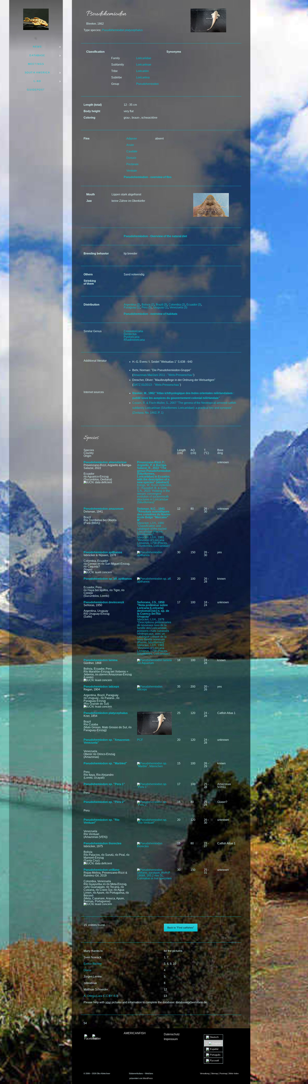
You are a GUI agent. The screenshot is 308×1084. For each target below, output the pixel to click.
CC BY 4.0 (110, 995)
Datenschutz (172, 1034)
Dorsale (131, 157)
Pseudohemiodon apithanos (103, 552)
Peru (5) (147, 307)
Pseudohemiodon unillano (101, 869)
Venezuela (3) (178, 307)
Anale (130, 144)
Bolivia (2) (148, 304)
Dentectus (130, 334)
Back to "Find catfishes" (180, 927)
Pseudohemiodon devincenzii (104, 602)
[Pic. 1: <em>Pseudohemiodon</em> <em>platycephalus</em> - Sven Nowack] (208, 9)
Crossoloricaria (133, 331)
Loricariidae (143, 58)
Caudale (131, 151)
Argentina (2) (132, 304)
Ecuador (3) (193, 304)
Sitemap (214, 1073)
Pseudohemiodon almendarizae (105, 462)
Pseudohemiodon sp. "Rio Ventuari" (101, 821)
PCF (140, 739)
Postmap (223, 1073)
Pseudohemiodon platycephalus (106, 713)
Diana (87, 970)
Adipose (131, 138)
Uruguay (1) (160, 307)
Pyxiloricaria (131, 336)
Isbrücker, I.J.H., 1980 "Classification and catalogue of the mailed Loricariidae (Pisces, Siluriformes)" (151, 528)
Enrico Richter (93, 963)
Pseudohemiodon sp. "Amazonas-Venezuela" (107, 741)
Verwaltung (204, 1073)
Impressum (171, 1039)
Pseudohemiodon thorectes (102, 843)
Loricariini (142, 71)
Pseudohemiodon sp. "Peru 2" (104, 801)
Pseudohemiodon (147, 83)
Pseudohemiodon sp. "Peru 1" (104, 784)
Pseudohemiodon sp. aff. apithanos (108, 578)
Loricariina (143, 77)
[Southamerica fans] (36, 19)
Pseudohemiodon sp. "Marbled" (105, 763)
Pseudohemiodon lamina (100, 660)
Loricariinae (143, 64)
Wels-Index (234, 1073)
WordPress (148, 1078)
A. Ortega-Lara (93, 995)
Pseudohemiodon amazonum (104, 508)
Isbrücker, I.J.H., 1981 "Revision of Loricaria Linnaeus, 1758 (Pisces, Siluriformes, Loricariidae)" (154, 541)
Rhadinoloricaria (134, 339)
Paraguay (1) (132, 307)
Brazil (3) (161, 304)
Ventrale (131, 170)
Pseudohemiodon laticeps (101, 686)
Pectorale (132, 164)
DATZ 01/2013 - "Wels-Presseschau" (156, 384)
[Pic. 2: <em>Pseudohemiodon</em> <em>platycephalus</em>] (211, 194)
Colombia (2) (177, 304)
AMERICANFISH (135, 1033)
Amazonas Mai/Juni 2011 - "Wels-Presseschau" (163, 374)
